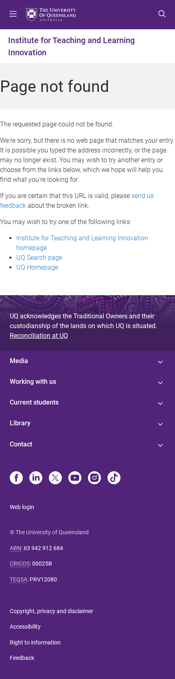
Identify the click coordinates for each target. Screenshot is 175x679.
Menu (13, 14)
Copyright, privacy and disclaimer (51, 611)
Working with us (33, 381)
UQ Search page (39, 257)
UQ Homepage (37, 267)
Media (19, 361)
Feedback (22, 658)
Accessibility (25, 626)
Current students (34, 402)
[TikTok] (113, 478)
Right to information (35, 642)
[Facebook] (16, 478)
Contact (21, 444)
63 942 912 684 (43, 548)
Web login (22, 507)
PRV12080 (43, 579)
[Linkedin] (35, 478)
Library (20, 423)
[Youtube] (74, 478)
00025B (42, 563)
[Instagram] (94, 478)
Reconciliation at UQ (39, 336)
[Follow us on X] (55, 478)
